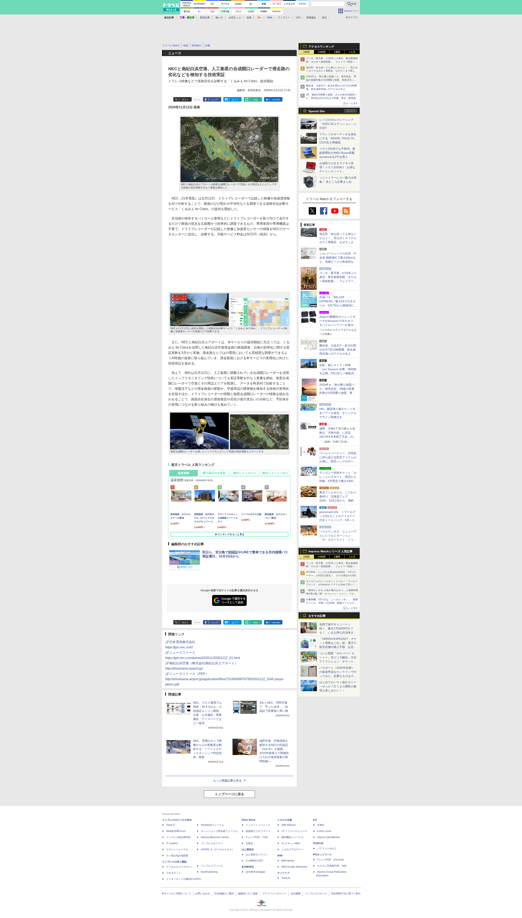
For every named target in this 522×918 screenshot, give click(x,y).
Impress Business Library (215, 837)
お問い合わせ (202, 893)
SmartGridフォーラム (212, 825)
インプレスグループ (316, 893)
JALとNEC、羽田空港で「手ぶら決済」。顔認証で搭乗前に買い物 (273, 706)
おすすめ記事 (317, 615)
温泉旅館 (183, 473)
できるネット (173, 872)
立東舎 (249, 843)
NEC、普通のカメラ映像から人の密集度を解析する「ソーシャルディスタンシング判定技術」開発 (207, 749)
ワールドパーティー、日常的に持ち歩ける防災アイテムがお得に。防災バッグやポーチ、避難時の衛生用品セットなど (337, 461)
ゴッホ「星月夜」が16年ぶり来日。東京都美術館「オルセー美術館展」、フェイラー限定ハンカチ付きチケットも (332, 62)
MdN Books (287, 860)
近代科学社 (248, 866)
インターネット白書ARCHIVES (183, 879)
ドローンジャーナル (177, 849)
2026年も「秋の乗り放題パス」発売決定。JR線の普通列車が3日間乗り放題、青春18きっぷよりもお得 (331, 80)
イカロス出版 (284, 819)
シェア (214, 99)
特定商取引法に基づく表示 (346, 893)
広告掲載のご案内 (224, 893)
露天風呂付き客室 (214, 473)
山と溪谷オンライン (257, 854)
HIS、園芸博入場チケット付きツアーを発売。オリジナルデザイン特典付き (337, 413)
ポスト (185, 99)
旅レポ (219, 17)
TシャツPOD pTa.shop (330, 859)
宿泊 (324, 17)
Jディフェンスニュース (294, 831)
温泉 (249, 17)
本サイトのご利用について (176, 893)
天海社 (320, 825)
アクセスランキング (321, 46)
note (255, 99)
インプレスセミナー (212, 843)
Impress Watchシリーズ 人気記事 (331, 551)
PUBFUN (318, 843)
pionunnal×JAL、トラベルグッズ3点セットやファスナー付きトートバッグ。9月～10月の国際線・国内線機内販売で (337, 520)
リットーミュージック (258, 825)
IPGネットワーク (322, 854)
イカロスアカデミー (292, 849)
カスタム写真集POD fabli (332, 865)
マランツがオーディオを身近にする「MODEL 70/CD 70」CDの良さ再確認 (338, 138)
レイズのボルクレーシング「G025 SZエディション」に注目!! (338, 124)
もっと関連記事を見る (227, 780)
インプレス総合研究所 (178, 837)
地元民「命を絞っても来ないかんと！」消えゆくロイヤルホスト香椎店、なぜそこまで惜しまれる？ (331, 71)
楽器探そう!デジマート (258, 831)
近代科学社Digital (255, 871)
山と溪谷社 (248, 849)
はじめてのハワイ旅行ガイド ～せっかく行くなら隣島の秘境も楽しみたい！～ (337, 686)
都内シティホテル (244, 473)
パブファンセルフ (327, 848)
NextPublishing (209, 871)
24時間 (321, 52)
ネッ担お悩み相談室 (177, 855)
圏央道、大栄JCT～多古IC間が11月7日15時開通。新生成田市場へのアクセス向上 (337, 349)
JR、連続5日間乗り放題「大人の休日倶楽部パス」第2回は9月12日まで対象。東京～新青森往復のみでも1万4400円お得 (332, 98)
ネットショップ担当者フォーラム (219, 831)
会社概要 (296, 893)
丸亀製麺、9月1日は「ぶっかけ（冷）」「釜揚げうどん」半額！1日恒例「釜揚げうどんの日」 (332, 603)
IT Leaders (172, 843)
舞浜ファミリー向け (275, 473)
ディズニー (284, 17)
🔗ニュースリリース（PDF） (224, 679)
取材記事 (205, 17)
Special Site (317, 111)
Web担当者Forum (176, 831)
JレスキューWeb (290, 843)
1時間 (306, 52)
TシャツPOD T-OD (257, 837)
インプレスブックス (212, 865)
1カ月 (352, 52)
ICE (315, 819)
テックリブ (283, 872)
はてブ (235, 99)
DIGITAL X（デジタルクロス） (217, 849)
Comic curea (324, 831)
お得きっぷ (235, 17)
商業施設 (311, 17)
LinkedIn (276, 99)
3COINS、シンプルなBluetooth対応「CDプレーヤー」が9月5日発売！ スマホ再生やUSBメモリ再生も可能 (332, 575)
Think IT (170, 825)
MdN (280, 855)
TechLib (285, 878)
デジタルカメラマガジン (179, 866)
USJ (298, 17)
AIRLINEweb (288, 825)
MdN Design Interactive (294, 866)
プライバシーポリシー (274, 893)
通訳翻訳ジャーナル (292, 837)
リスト (197, 99)
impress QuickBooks (328, 837)
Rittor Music (249, 819)
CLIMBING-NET (254, 860)
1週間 (337, 52)
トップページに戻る (229, 794)
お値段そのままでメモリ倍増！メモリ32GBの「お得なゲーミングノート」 (337, 167)
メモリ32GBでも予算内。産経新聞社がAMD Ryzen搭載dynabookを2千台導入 (337, 152)
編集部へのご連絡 (248, 893)
